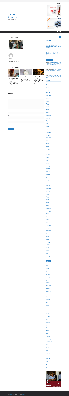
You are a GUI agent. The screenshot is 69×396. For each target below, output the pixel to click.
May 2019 (47, 217)
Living (46, 325)
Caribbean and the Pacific (50, 279)
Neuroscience (48, 336)
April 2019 (47, 219)
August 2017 (48, 250)
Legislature (47, 324)
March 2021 (47, 183)
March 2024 (47, 127)
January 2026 (48, 93)
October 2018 (48, 228)
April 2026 (47, 89)
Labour (47, 321)
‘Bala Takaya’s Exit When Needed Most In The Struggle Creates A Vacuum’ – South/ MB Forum (53, 66)
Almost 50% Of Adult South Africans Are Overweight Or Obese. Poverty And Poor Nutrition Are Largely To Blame (25, 80)
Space (47, 352)
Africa (46, 263)
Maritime (47, 327)
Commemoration (48, 283)
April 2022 (47, 163)
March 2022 (47, 165)
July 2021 (47, 177)
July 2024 (47, 121)
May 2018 (47, 236)
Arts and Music (48, 269)
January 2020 (48, 205)
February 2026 (48, 92)
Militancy (47, 333)
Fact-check (47, 305)
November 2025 (48, 96)
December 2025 (48, 95)
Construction (48, 288)
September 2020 (48, 193)
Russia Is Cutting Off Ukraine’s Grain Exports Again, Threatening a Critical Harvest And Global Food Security (53, 46)
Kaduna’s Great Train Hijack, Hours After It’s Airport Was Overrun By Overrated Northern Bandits (53, 76)
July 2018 (47, 233)
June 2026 (47, 86)
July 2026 (47, 84)
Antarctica (47, 268)
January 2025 (48, 112)
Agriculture (47, 265)
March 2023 (47, 146)
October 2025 (48, 98)
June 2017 (47, 253)
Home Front (47, 313)
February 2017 (48, 256)
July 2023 (47, 140)
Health (47, 310)
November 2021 (48, 171)
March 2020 (47, 202)
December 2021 (48, 169)
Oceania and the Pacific (49, 341)
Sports (28, 31)
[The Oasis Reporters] (9, 32)
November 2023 (48, 134)
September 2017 (48, 248)
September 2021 (48, 174)
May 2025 (47, 106)
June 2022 (47, 160)
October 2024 (48, 117)
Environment (48, 299)
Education (47, 294)
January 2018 (48, 242)
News (46, 338)
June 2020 (47, 197)
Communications (48, 285)
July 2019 (47, 214)
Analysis (47, 266)
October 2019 (48, 210)
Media (47, 328)
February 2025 (48, 110)
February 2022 (48, 166)
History (47, 311)
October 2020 (48, 191)
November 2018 (48, 227)
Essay (46, 300)
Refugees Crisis (48, 345)
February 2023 (48, 148)
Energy (47, 296)
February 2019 (48, 222)
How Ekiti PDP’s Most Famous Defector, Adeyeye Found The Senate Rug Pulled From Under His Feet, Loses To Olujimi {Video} (13, 82)
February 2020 (48, 203)
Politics (17, 31)
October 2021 (48, 172)
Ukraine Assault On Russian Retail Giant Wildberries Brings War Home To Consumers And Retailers (20, 1)
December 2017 (48, 244)
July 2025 (47, 103)
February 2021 (48, 185)
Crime (47, 290)
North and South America (50, 339)
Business (47, 276)
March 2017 (47, 255)
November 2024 (48, 115)
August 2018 (48, 231)
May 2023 (47, 143)
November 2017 (48, 245)
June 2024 (47, 123)
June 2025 (47, 104)
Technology (47, 356)
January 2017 (48, 258)
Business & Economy (49, 277)
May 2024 (47, 124)
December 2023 (48, 132)
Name (9, 110)
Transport (47, 361)
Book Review (48, 274)
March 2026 (47, 90)
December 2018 (48, 225)
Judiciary (47, 319)
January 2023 (48, 149)
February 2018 (48, 241)
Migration (47, 331)
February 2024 (48, 129)
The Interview (48, 358)
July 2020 (47, 196)
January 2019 (48, 224)
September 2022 (48, 155)
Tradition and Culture (49, 359)
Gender (47, 308)
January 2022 (48, 168)
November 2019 (48, 208)
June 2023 (47, 141)
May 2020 (47, 199)
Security (47, 350)
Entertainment (23, 31)
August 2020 (48, 194)
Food (46, 307)
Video (46, 364)
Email (9, 115)
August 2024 (48, 120)
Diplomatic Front (48, 291)
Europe (47, 302)
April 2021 (47, 182)
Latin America (48, 322)
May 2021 (47, 180)
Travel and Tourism (49, 362)
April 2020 (47, 200)
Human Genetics (48, 316)
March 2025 (47, 109)
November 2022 (48, 152)
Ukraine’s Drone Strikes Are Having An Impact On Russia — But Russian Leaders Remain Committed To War (53, 49)
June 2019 (47, 216)
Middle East (47, 330)
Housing (47, 314)
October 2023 (48, 135)
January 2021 (48, 186)
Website (9, 119)
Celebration (47, 280)
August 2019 (48, 213)
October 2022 (48, 154)
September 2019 (48, 211)
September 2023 (48, 137)
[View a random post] (60, 32)
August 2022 (48, 157)
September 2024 (48, 118)
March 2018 (47, 239)
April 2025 (47, 107)
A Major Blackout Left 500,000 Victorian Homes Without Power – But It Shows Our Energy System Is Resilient (38, 80)
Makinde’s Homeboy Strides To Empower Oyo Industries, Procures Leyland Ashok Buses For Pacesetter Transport (53, 73)
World (47, 367)
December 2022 (48, 151)
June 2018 (47, 234)
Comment (10, 97)
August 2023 (48, 138)
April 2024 (47, 126)
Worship (47, 369)
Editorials (12, 31)
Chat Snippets (48, 282)
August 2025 (48, 101)
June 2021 (47, 179)
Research (47, 347)
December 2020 (48, 188)
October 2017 (48, 247)
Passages (47, 342)
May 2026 (47, 87)
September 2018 (48, 230)
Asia (46, 271)
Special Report (48, 353)
